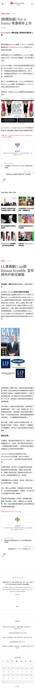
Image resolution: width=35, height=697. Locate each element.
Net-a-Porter (8, 135)
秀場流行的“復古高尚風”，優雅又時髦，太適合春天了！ (18, 627)
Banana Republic (9, 511)
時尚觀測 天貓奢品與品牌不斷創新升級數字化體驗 (8, 209)
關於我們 (17, 594)
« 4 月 (17, 686)
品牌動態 (3, 13)
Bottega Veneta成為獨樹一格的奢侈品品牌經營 (8, 244)
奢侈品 (9, 137)
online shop (28, 135)
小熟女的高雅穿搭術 (14, 633)
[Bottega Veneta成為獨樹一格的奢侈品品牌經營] (9, 236)
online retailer (19, 135)
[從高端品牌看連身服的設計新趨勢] (26, 218)
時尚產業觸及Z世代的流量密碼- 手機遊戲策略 (26, 209)
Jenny (4, 28)
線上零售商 (10, 47)
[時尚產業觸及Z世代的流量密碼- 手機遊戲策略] (26, 201)
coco (4, 279)
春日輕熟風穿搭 (14, 642)
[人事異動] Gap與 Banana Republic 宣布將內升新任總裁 (17, 270)
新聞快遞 (8, 13)
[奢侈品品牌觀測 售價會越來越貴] (9, 218)
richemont (4, 137)
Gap (16, 511)
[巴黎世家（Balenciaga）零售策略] (26, 236)
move (19, 511)
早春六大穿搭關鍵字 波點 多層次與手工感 (14, 637)
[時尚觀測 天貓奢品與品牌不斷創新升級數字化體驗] (9, 201)
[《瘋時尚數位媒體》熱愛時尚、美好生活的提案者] (17, 4)
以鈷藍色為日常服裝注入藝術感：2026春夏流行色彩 (16, 646)
